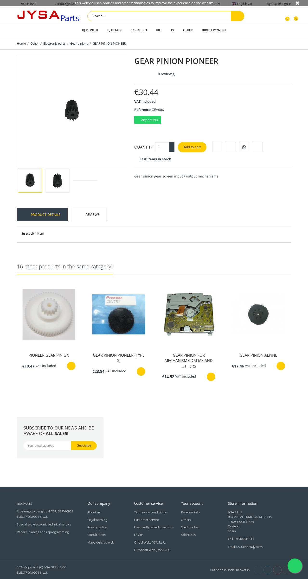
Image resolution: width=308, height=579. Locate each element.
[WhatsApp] (244, 147)
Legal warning (97, 520)
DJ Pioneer (90, 30)
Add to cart (192, 147)
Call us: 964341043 (241, 539)
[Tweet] (231, 147)
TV (172, 30)
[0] (284, 16)
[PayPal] (100, 569)
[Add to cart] (71, 366)
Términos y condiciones (151, 512)
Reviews (93, 214)
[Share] (217, 147)
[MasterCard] (95, 569)
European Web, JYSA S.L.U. (152, 550)
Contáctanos (96, 534)
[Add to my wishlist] (258, 147)
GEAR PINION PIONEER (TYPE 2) (119, 358)
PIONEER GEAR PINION (49, 355)
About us (93, 512)
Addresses (188, 534)
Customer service (146, 520)
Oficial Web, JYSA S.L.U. (150, 542)
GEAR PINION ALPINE (258, 355)
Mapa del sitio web (100, 542)
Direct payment (214, 30)
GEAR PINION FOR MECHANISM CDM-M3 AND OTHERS (189, 361)
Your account (192, 503)
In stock (28, 233)
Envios (138, 534)
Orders (186, 520)
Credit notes (190, 527)
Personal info (190, 512)
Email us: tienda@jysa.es (245, 547)
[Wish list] (292, 16)
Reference (142, 109)
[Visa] (89, 569)
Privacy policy (97, 527)
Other (188, 30)
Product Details (45, 214)
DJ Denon (114, 30)
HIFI (158, 30)
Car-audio (139, 30)
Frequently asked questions (154, 527)
